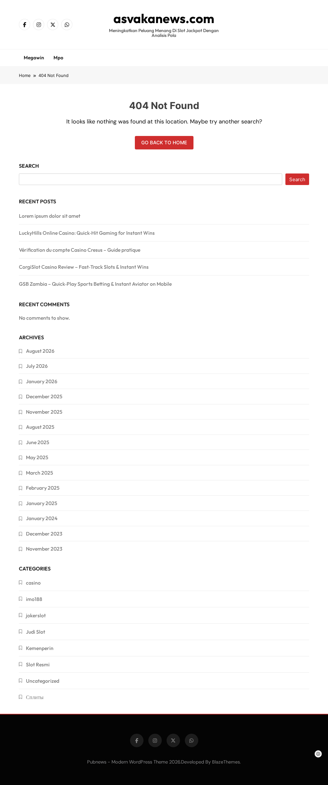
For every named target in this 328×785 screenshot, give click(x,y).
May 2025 (37, 457)
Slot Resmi (38, 664)
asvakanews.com (163, 18)
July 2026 (37, 366)
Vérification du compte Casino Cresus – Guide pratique (79, 250)
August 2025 (40, 427)
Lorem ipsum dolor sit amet (49, 216)
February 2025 (43, 488)
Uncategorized (42, 681)
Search (29, 166)
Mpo (58, 58)
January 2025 (41, 503)
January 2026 (41, 381)
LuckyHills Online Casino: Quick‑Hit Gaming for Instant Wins (87, 233)
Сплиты (35, 697)
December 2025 (44, 396)
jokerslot (36, 615)
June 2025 (37, 442)
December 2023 (44, 533)
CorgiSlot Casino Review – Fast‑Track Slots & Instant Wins (84, 267)
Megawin (34, 58)
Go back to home (164, 142)
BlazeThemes (226, 762)
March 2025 (39, 472)
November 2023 (44, 548)
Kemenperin (39, 648)
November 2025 (44, 412)
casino (33, 582)
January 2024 (41, 518)
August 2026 (40, 351)
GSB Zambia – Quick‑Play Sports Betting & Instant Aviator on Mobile (95, 284)
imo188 (34, 599)
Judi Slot (35, 632)
